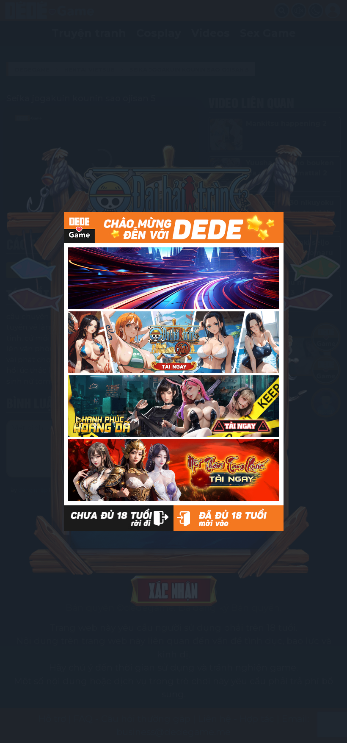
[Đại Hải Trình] (173, 342)
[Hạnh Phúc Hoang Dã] (173, 406)
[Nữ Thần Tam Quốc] (173, 470)
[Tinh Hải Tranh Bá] (173, 278)
